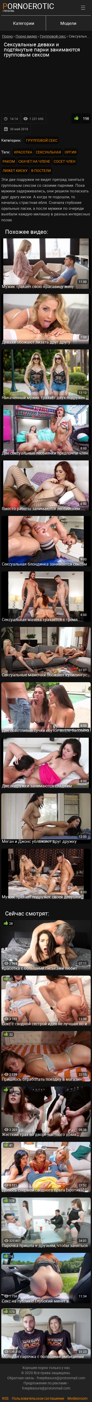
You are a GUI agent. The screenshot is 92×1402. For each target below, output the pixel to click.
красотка (23, 152)
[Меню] (83, 7)
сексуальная (48, 152)
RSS (5, 1398)
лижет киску (15, 170)
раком (9, 161)
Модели (68, 23)
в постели (41, 170)
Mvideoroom (77, 1398)
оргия (70, 152)
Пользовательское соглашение (38, 1398)
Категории (23, 23)
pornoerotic (28, 6)
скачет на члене (34, 161)
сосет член (64, 161)
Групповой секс (41, 140)
